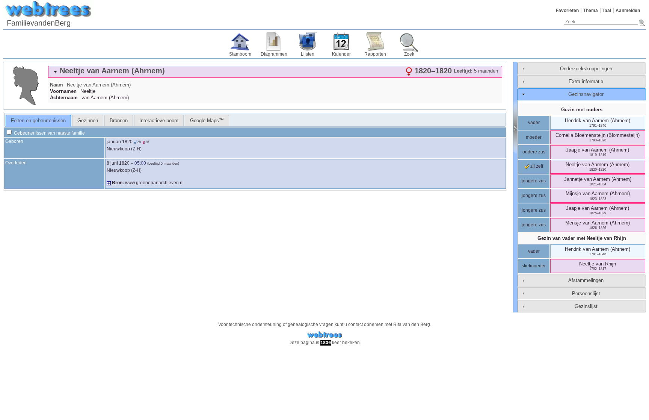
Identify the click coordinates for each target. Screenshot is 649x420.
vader (534, 122)
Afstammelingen (586, 280)
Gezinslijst (586, 306)
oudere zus (533, 152)
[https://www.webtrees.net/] (324, 335)
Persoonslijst (586, 293)
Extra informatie (586, 81)
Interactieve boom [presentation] (158, 120)
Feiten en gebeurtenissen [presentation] (38, 120)
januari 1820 (120, 141)
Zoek (409, 54)
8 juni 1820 (118, 163)
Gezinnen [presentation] (87, 120)
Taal (606, 10)
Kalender (341, 54)
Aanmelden (628, 10)
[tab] (275, 72)
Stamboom (240, 54)
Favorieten (567, 10)
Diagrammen (274, 54)
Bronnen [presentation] (119, 120)
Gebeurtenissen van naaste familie (49, 133)
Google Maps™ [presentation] (207, 120)
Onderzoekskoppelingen (586, 68)
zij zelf (536, 166)
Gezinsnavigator (586, 94)
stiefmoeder (534, 265)
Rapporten (375, 54)
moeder (534, 137)
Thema (590, 10)
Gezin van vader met (581, 238)
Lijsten (307, 54)
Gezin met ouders (581, 109)
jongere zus (534, 180)
